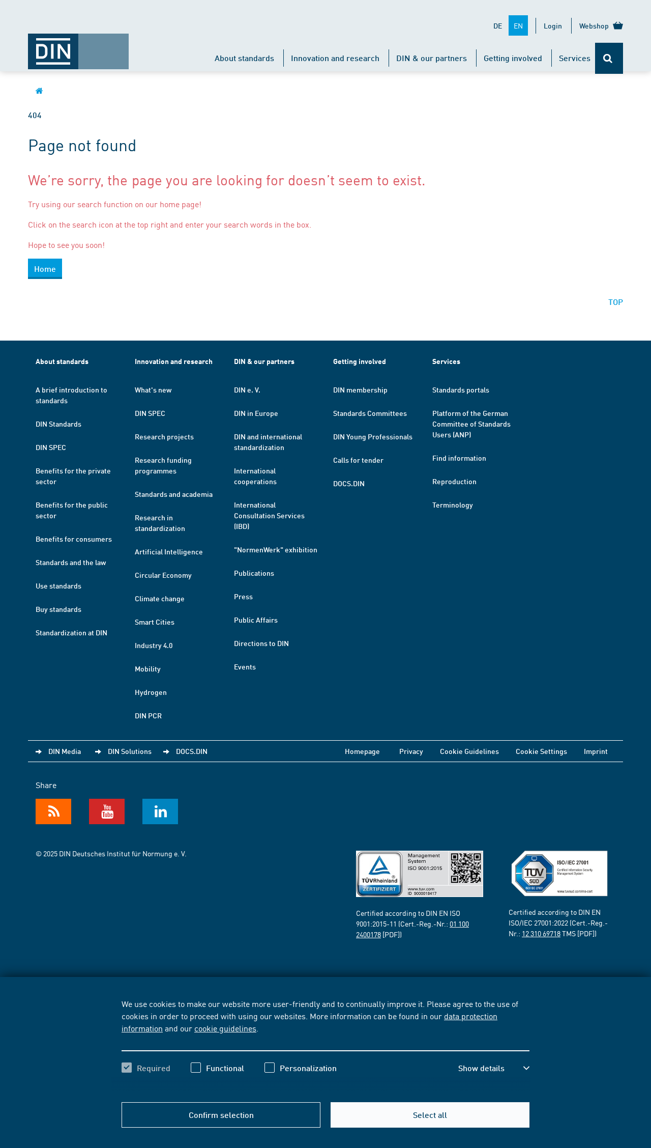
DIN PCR (148, 715)
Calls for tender (358, 459)
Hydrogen (151, 691)
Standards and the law (71, 562)
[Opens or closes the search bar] (609, 58)
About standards (244, 58)
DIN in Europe (256, 412)
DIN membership (360, 389)
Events (245, 666)
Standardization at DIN (71, 632)
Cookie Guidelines (469, 750)
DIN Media (64, 750)
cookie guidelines (225, 1027)
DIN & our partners (431, 58)
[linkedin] (160, 811)
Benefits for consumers (74, 538)
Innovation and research (335, 58)
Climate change (160, 598)
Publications (254, 572)
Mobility (148, 668)
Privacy (411, 750)
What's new (153, 389)
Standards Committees (370, 412)
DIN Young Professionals (372, 436)
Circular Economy (163, 574)
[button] (493, 1068)
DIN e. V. (247, 389)
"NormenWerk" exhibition (275, 549)
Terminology (452, 504)
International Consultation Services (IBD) (269, 515)
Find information (459, 457)
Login (553, 25)
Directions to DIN (261, 643)
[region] (325, 1044)
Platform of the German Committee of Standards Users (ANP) (471, 423)
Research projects (164, 436)
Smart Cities (154, 621)
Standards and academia (174, 493)
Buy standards (58, 608)
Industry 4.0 (153, 645)
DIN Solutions (130, 750)
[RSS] (53, 811)
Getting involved (513, 58)
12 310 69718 (541, 933)
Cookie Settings (541, 750)
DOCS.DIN (349, 483)
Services (574, 58)
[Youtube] (107, 811)
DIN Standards (58, 423)
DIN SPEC (51, 447)
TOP (615, 301)
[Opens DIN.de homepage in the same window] (78, 46)
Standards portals (460, 389)
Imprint (596, 750)
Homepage (362, 750)
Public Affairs (256, 619)
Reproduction (454, 481)
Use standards (58, 585)
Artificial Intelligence (169, 551)
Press (243, 596)
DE (497, 25)
